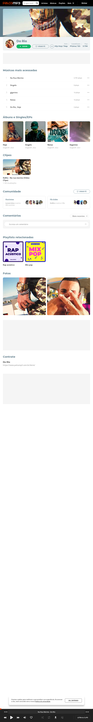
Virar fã (41, 46)
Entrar (84, 3)
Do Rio (21, 41)
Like (31, 717)
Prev (5, 717)
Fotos (7, 273)
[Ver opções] (52, 46)
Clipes (7, 155)
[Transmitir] (68, 717)
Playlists (62, 3)
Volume (24, 717)
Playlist (62, 717)
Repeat (49, 717)
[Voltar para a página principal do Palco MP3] (12, 3)
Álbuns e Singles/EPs (17, 117)
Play (11, 717)
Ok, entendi (73, 700)
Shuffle (42, 717)
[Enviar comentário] (86, 224)
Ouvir (24, 46)
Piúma (73, 46)
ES (79, 46)
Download (55, 717)
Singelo (13, 85)
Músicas (53, 3)
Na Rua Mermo (16, 78)
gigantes (14, 92)
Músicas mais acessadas (20, 70)
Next (18, 717)
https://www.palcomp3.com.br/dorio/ (19, 365)
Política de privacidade (42, 701)
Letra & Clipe (82, 717)
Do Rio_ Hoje (15, 107)
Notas (12, 100)
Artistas (44, 3)
